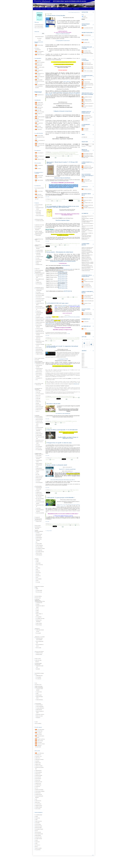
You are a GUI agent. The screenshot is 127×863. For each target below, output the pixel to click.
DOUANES (37, 359)
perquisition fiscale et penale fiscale (65, 153)
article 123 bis (38, 395)
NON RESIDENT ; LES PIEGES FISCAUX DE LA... (87, 268)
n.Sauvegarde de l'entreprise (39, 586)
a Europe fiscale (37, 780)
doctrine (85, 328)
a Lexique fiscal (37, 786)
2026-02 (83, 361)
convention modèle (39, 590)
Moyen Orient (38, 572)
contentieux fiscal (64, 339)
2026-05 (83, 357)
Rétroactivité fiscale (39, 352)
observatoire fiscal (39, 259)
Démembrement (38, 535)
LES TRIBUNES (84, 137)
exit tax (37, 466)
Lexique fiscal (37, 841)
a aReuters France (38, 762)
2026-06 (83, 356)
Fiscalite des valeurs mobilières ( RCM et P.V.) (39, 454)
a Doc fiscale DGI (38, 776)
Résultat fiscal (37, 628)
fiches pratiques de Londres (88, 154)
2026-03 (83, 360)
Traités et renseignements (39, 687)
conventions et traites (87, 50)
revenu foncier (38, 508)
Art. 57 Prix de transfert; (40, 393)
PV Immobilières (38, 616)
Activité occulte (38, 301)
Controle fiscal (38, 311)
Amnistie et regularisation (39, 270)
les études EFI (86, 321)
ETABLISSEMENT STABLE (40, 362)
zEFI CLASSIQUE (38, 723)
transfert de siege (38, 448)
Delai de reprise (38, 404)
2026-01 (83, 362)
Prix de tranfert (38, 633)
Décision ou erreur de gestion (55, 243)
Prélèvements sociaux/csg (40, 714)
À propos (39, 40)
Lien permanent (53, 155)
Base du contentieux (39, 306)
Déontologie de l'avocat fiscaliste (70, 152)
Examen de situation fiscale (40, 322)
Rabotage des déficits (40, 159)
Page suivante (49, 530)
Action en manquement (39, 706)
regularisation (37, 599)
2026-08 (83, 353)
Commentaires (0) (59, 155)
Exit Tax (37, 608)
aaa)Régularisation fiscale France (39, 239)
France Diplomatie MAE (39, 833)
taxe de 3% (38, 411)
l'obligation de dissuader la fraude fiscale (63, 111)
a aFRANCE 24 (37, 757)
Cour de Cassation (38, 824)
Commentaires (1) (48, 200)
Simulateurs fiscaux (39, 264)
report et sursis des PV (39, 476)
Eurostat (36, 830)
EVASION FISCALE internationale (38, 389)
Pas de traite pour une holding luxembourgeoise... (87, 255)
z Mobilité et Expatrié (38, 807)
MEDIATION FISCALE (40, 331)
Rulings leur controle (39, 715)
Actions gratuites (38, 455)
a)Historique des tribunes (39, 219)
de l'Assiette (38, 315)
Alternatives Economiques (39, 789)
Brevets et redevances (39, 419)
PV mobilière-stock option (40, 618)
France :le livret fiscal (39, 564)
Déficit (37, 425)
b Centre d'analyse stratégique (39, 791)
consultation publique (39, 250)
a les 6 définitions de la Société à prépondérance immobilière (40, 86)
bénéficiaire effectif (39, 654)
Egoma (83, 262)
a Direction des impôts (38, 775)
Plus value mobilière (39, 546)
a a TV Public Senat (40, 753)
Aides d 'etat (38, 392)
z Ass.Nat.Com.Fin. (38, 803)
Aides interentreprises (39, 417)
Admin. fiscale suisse (38, 821)
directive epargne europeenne (39, 358)
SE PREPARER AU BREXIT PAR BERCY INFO (87, 157)
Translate (90, 146)
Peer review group (39, 591)
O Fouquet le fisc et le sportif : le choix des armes (59, 443)
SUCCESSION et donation (40, 548)
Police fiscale (38, 339)
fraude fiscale (60, 339)
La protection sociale (38, 836)
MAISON (83, 252)
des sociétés (38, 241)
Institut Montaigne (38, 835)
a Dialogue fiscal (37, 773)
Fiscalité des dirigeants (39, 427)
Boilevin (83, 259)
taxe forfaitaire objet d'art (40, 551)
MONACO (38, 571)
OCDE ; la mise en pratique (88, 70)
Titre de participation (39, 482)
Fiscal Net (49, 8)
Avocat (37, 206)
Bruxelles (37, 403)
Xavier (83, 267)
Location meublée (39, 435)
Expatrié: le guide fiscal (41, 739)
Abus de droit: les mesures (40, 298)
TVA (37, 379)
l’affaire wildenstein (67, 81)
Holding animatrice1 (39, 493)
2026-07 (83, 354)
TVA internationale (39, 449)
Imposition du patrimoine (39, 531)
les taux (37, 472)
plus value (37, 474)
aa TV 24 (36, 788)
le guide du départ (86, 118)
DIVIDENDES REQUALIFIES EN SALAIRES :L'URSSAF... (87, 221)
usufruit (36, 721)
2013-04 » (78, 12)
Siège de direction (39, 373)
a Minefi (36, 816)
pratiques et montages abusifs (86, 285)
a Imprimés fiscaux (38, 783)
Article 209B (38, 398)
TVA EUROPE (38, 677)
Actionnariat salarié (39, 602)
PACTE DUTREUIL (38, 596)
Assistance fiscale (39, 691)
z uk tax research (37, 808)
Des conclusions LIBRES (88, 314)
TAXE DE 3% (39, 129)
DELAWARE (38, 563)
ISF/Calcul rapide (40, 175)
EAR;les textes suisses (87, 62)
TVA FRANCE (38, 678)
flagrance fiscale (55, 339)
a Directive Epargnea (39, 704)
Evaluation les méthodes (40, 320)
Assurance (37, 532)
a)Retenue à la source (39, 652)
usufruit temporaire (39, 554)
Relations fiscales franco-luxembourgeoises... (85, 238)
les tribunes (39, 168)
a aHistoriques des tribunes (39, 759)
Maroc (37, 569)
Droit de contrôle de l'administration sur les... (87, 260)
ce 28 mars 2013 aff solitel (70, 199)
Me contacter (39, 38)
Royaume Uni (38, 575)
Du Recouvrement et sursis (40, 319)
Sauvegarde (38, 444)
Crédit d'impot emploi (39, 251)
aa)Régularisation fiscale (40, 293)
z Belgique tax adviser (38, 805)
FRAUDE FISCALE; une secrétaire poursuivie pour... (87, 270)
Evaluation (37, 490)
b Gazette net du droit (38, 794)
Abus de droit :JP (39, 296)
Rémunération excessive (40, 440)
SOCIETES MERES (38, 663)
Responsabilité (38, 235)
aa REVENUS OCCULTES (39, 224)
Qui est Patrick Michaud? (39, 26)
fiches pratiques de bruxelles (88, 153)
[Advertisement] (88, 376)
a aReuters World (37, 764)
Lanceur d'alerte (38, 210)
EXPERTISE (37, 415)
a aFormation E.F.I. (38, 754)
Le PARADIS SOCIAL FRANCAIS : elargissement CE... (87, 248)
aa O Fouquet (38, 292)
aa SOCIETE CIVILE (38, 226)
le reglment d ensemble (87, 99)
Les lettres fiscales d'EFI (40, 220)
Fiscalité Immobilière (38, 486)
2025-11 (83, 365)
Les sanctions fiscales (39, 330)
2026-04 (83, 358)
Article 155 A (38, 396)
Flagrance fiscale (38, 521)
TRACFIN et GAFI (38, 684)
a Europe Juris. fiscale (38, 781)
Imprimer (65, 155)
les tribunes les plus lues (88, 189)
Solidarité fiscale (38, 282)
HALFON (83, 249)
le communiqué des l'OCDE (63, 359)
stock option (38, 480)
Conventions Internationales (66, 8)
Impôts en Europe (40, 740)
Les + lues (44, 8)
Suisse (37, 577)
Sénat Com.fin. (37, 802)
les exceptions (86, 129)
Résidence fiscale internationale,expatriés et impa (40, 601)
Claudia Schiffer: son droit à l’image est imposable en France (68, 437)
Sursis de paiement (39, 283)
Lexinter (36, 840)
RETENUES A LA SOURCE (40, 636)
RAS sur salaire (38, 647)
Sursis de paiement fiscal (88, 286)
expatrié (37, 610)
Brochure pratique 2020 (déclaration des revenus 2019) (39, 137)
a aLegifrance (37, 761)
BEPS (37, 588)
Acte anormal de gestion (40, 299)
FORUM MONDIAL (39, 699)
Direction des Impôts (38, 827)
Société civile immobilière (40, 512)
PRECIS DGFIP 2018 (41, 54)
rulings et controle (38, 658)
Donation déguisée (39, 537)
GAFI (36, 799)
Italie (37, 566)
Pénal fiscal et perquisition (86, 284)
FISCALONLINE (38, 832)
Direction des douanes (38, 825)
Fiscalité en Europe (87, 81)
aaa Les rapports (38, 390)
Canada (37, 561)
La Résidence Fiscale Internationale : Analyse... (87, 253)
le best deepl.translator (87, 35)
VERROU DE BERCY (39, 353)
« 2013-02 (69, 12)
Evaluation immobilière (41, 116)
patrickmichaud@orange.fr (39, 24)
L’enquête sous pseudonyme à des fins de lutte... (87, 258)
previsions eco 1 (37, 844)
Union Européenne (38, 703)
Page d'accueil (74, 12)
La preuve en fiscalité (39, 328)
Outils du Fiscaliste (37, 8)
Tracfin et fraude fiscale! (40, 215)
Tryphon (83, 247)
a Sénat (36, 819)
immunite (36, 530)
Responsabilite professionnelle (50, 154)
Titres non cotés (38, 384)
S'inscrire (84, 16)
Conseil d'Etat (37, 822)
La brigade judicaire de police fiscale (63, 40)
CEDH (37, 693)
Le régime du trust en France (88, 83)
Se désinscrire (85, 17)
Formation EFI (37, 517)
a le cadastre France (38, 784)
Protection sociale (38, 597)
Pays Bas (37, 574)
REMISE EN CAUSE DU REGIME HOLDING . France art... (87, 229)
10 (84, 343)
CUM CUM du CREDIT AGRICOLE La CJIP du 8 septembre (87, 263)
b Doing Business (38, 792)
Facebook (70, 155)
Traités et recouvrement (38, 686)
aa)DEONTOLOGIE (38, 233)
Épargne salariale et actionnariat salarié (57, 489)
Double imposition (39, 709)
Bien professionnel (39, 534)
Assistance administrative (40, 707)
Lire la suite (47, 196)
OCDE (36, 587)
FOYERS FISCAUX (38, 518)
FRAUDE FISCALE (38, 519)
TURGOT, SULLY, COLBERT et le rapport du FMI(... (87, 234)
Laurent (83, 264)
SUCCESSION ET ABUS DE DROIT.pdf (63, 413)
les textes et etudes (87, 179)
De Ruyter (37, 604)
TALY (36, 683)
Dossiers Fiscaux (76, 8)
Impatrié (37, 612)
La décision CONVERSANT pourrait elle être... (87, 265)
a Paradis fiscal (37, 817)
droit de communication (38, 361)
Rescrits (36, 846)
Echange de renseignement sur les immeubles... (87, 250)
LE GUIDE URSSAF (87, 296)
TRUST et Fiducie (39, 553)
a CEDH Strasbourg (38, 770)
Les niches (37, 258)
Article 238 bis (38, 401)
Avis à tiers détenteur (39, 274)
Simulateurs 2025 (86, 42)
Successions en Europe (41, 743)
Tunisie (37, 580)
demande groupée (39, 694)
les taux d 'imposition (39, 545)
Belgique (37, 559)
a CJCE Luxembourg (38, 772)
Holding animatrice (39, 468)
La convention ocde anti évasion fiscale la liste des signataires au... (87, 53)
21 (91, 344)
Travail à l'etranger (39, 624)
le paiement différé (39, 543)
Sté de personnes (37, 664)
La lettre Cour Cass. (38, 800)
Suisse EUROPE (38, 578)
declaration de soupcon (39, 317)
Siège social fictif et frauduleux (60, 154)
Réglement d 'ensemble (39, 350)
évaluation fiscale (38, 492)
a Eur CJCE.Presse (38, 778)
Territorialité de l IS (39, 378)
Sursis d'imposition (39, 550)
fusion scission (38, 432)
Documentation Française (39, 829)
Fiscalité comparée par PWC (88, 295)
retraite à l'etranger (39, 623)
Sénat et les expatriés (38, 848)
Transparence (38, 717)
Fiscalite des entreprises (39, 416)
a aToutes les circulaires (38, 765)
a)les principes (86, 128)
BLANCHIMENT (38, 271)
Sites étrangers (39, 742)
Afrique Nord (37, 268)
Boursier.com (76, 383)
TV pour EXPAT (37, 849)
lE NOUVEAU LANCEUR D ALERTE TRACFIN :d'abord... (86, 236)
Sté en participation (39, 446)
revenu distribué (38, 479)
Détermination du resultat (40, 363)
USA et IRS (38, 582)
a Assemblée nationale (38, 814)
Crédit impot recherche (39, 256)
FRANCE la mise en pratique (88, 66)
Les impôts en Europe (38, 838)
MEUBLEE (38, 668)
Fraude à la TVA (38, 409)
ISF (38, 118)
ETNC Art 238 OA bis (39, 406)
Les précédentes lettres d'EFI (88, 27)
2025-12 (83, 364)
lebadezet (83, 257)
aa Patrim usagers (40, 102)
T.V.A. (36, 674)
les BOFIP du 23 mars (87, 165)
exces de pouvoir (38, 323)
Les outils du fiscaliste (40, 143)
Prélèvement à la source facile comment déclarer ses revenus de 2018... (87, 168)
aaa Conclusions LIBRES (40, 295)
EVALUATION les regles (39, 383)
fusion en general (37, 525)
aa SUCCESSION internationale (56, 421)
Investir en (36, 558)
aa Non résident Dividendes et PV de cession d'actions (39, 81)
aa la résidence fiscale (87, 115)
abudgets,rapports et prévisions (38, 245)
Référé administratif (39, 349)
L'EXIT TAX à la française (88, 116)
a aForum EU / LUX (38, 756)
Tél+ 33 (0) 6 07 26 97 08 (39, 27)
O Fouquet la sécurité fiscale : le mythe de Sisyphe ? (87, 206)
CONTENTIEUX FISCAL (39, 287)
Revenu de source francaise (39, 651)
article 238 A (38, 400)
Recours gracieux (39, 347)
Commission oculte (39, 421)
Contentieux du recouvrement (39, 272)
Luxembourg (38, 567)
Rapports (37, 262)
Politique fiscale (38, 261)
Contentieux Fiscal (56, 8)
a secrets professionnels (39, 204)
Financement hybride (39, 408)
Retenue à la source (39, 371)
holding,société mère (39, 433)
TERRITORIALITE (39, 675)
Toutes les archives (85, 367)
